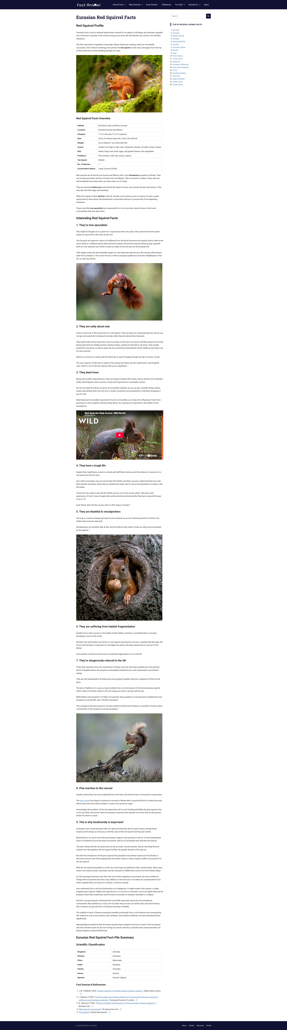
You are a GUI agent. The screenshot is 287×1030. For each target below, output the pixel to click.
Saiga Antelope (179, 79)
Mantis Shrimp (178, 36)
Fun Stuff (179, 5)
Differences (166, 5)
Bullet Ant (176, 62)
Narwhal (176, 30)
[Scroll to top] (283, 1026)
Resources (200, 1025)
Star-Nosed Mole (179, 73)
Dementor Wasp (179, 47)
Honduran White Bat (181, 64)
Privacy (208, 1025)
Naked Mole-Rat (179, 41)
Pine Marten (84, 1012)
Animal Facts (118, 5)
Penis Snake (177, 56)
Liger (175, 53)
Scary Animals (152, 5)
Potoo (175, 70)
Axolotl (175, 50)
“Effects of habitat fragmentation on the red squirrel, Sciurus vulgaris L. (125, 1003)
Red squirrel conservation (90, 1009)
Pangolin (176, 33)
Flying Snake (178, 85)
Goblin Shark (178, 82)
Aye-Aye (176, 44)
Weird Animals (134, 5)
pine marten (85, 800)
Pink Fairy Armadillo (181, 67)
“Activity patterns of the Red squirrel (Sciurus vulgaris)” (120, 991)
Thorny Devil (178, 59)
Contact (191, 1025)
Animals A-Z (193, 5)
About (206, 5)
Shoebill (176, 39)
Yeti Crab (176, 76)
